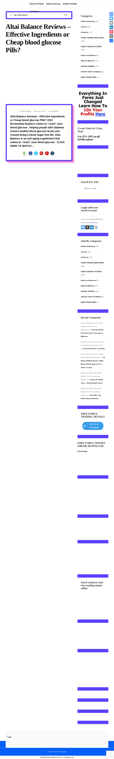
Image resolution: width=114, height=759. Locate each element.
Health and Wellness (88, 55)
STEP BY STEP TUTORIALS (91, 72)
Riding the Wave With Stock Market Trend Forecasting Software (91, 372)
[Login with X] (87, 223)
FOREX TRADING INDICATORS (92, 38)
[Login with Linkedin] (92, 223)
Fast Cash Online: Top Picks (94, 344)
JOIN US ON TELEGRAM (94, 422)
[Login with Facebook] (83, 223)
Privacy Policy (94, 218)
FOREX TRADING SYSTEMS (91, 46)
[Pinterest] (111, 31)
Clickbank (84, 32)
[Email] (111, 23)
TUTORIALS (34, 12)
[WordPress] (111, 36)
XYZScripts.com (69, 753)
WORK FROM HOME (88, 77)
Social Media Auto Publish (48, 753)
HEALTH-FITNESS (37, 4)
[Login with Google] (96, 223)
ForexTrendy (82, 447)
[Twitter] (111, 18)
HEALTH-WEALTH (87, 61)
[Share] (111, 40)
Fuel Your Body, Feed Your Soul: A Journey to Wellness (92, 329)
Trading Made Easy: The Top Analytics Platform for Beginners (92, 322)
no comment (53, 111)
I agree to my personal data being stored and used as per (92, 217)
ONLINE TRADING (70, 4)
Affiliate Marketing (53, 4)
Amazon (84, 27)
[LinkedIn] (111, 27)
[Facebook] (111, 14)
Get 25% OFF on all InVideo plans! (88, 138)
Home (66, 15)
